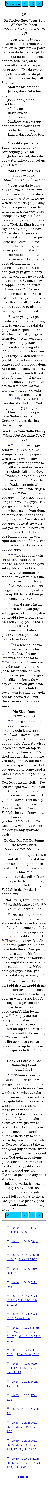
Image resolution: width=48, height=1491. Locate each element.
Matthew (13, 3)
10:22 (15, 1327)
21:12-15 (12, 1304)
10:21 (15, 1314)
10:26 (15, 1381)
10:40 (15, 1458)
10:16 (15, 1282)
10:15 (15, 1255)
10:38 (15, 1422)
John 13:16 (24, 1354)
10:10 (15, 1227)
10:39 (15, 1440)
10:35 (15, 1409)
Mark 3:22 (29, 1368)
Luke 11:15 (14, 1372)
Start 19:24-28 (28, 1259)
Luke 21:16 (22, 1318)
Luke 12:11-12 (27, 1300)
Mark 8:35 (22, 1445)
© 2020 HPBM (24, 1477)
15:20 (35, 1354)
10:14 (15, 1241)
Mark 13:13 (21, 1332)
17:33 (17, 1449)
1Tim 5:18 (20, 1232)
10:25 (15, 1363)
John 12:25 (29, 1449)
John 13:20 (22, 1463)
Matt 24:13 (26, 1336)
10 (32, 3)
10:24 (15, 1350)
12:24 (17, 1368)
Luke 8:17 (20, 1386)
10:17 (15, 1296)
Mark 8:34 (22, 1427)
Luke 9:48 (20, 1467)
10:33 (15, 1395)
